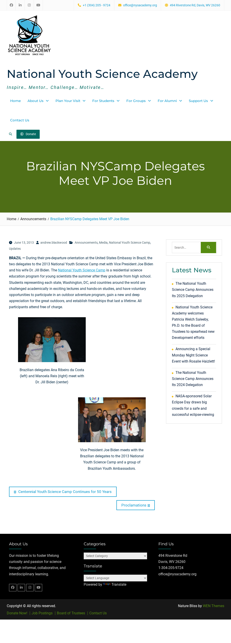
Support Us (198, 101)
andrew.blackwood (53, 242)
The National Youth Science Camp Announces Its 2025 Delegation (192, 289)
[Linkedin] (21, 587)
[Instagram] (30, 587)
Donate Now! (17, 613)
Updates (15, 248)
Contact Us (19, 120)
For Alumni (167, 101)
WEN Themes (213, 606)
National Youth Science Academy (102, 74)
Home (15, 101)
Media (103, 242)
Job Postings (42, 613)
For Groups (136, 101)
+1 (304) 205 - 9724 (96, 5)
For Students (103, 101)
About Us (36, 101)
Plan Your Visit (67, 101)
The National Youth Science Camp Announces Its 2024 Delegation (192, 378)
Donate (31, 134)
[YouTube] (38, 587)
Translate (118, 584)
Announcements (86, 242)
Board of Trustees (71, 613)
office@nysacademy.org (140, 5)
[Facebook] (12, 587)
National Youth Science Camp (129, 242)
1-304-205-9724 (170, 568)
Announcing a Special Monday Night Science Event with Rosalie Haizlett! (193, 355)
